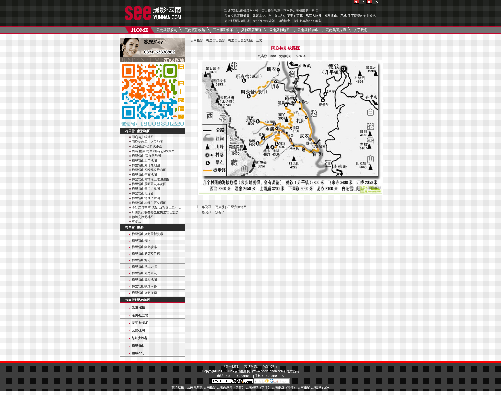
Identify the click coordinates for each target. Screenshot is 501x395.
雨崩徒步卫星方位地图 (147, 142)
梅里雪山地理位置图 (146, 198)
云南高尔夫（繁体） (231, 387)
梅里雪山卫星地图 (144, 160)
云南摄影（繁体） (258, 387)
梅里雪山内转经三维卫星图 (150, 179)
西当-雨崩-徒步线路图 (147, 146)
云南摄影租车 (223, 30)
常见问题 (250, 366)
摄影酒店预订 (251, 30)
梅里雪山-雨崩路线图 (146, 156)
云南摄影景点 (167, 30)
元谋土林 (259, 16)
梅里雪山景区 (141, 240)
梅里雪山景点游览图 (146, 189)
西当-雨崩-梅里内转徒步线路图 (153, 151)
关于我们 (360, 30)
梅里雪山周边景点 (144, 273)
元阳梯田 (243, 16)
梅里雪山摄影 (134, 227)
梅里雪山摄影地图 (137, 131)
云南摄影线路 (195, 30)
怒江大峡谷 (313, 16)
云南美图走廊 (336, 30)
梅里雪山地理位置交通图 (149, 203)
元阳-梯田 (138, 308)
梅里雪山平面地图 (144, 174)
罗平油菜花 (295, 16)
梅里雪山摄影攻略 (144, 247)
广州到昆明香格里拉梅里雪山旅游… (157, 212)
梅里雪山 (331, 16)
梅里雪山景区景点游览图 (149, 184)
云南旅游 (303, 387)
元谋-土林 (138, 330)
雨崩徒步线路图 (143, 137)
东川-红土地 (140, 315)
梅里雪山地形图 (143, 193)
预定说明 (269, 366)
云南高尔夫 (195, 387)
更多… (136, 222)
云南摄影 (196, 40)
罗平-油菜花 (140, 323)
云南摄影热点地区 (137, 300)
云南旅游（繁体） (284, 387)
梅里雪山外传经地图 (146, 165)
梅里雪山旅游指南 (144, 293)
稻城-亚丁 (347, 16)
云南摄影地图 (279, 30)
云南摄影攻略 (307, 30)
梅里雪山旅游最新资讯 (147, 234)
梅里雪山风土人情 (144, 266)
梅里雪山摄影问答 (144, 286)
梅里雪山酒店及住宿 (146, 253)
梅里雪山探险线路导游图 (149, 170)
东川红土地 (276, 16)
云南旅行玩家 (320, 387)
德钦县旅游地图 (143, 217)
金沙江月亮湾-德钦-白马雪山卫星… (156, 207)
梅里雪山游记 (141, 260)
